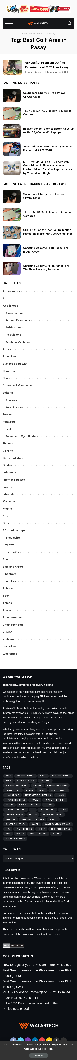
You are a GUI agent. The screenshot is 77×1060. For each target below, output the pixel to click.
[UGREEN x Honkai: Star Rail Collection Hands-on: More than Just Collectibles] (12, 232)
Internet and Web (14, 479)
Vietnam (8, 639)
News (37, 72)
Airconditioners (15, 313)
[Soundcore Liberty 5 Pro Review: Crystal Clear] (12, 95)
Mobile (7, 508)
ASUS (8, 781)
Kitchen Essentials (17, 320)
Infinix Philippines (29, 805)
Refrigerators (14, 327)
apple (43, 776)
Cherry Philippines (57, 785)
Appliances (10, 305)
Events (28, 72)
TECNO (41, 829)
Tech (6, 595)
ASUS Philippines (25, 781)
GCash (29, 790)
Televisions (13, 334)
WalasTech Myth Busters (21, 436)
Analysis (11, 400)
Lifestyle (9, 494)
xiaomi (56, 834)
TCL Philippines (24, 829)
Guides (7, 465)
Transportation (13, 617)
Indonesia (9, 472)
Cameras (9, 371)
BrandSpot (10, 356)
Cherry (37, 785)
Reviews (8, 545)
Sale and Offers (13, 566)
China (6, 378)
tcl (8, 829)
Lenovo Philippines (16, 810)
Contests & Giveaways (18, 385)
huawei (35, 800)
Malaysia (9, 501)
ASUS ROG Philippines (16, 785)
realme (33, 814)
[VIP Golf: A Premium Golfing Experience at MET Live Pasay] (12, 67)
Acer (8, 776)
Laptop (7, 487)
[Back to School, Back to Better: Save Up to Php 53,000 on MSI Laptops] (12, 131)
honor (60, 795)
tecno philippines (60, 829)
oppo (63, 810)
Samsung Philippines (33, 819)
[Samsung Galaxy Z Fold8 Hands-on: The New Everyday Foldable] (12, 268)
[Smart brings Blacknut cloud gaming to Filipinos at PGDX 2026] (12, 149)
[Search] (69, 23)
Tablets (8, 588)
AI (4, 298)
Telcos (7, 603)
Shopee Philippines (15, 824)
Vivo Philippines (38, 834)
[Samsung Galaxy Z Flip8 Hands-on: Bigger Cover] (12, 250)
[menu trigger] (9, 23)
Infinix (9, 805)
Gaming (8, 450)
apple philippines (61, 776)
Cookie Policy (45, 1048)
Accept (39, 1055)
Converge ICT (13, 790)
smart (35, 824)
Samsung (11, 819)
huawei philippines (55, 800)
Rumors (8, 559)
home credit (12, 795)
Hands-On (12, 552)
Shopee (53, 819)
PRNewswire (11, 537)
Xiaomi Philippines (15, 839)
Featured (9, 421)
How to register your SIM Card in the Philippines (37, 965)
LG (33, 810)
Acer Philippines (25, 776)
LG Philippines (47, 810)
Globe (42, 790)
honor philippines (15, 800)
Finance (8, 443)
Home (25, 33)
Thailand (8, 610)
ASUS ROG (45, 781)
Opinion (8, 523)
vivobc (20, 834)
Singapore (10, 574)
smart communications (57, 824)
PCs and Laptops (14, 530)
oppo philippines (14, 814)
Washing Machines (18, 342)
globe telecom (59, 790)
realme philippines (52, 814)
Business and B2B (15, 363)
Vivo (8, 834)
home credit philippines (38, 795)
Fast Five (11, 429)
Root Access (14, 407)
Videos (7, 632)
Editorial (8, 392)
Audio (7, 349)
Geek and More (13, 458)
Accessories (11, 291)
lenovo (48, 805)
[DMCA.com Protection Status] (13, 945)
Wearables (10, 653)
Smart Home (11, 581)
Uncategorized (13, 624)
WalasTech (10, 646)
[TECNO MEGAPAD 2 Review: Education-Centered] (12, 113)
